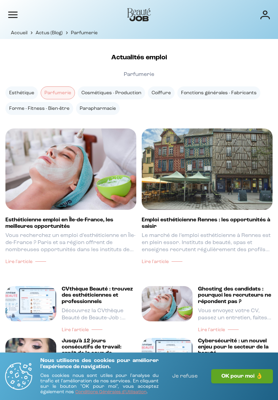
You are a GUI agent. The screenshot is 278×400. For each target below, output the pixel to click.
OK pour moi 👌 (242, 376)
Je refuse (185, 376)
